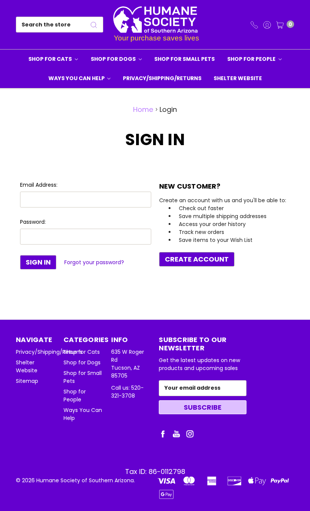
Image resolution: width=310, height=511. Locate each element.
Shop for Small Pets (184, 59)
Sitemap (27, 381)
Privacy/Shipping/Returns (162, 78)
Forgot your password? (94, 262)
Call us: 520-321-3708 (127, 392)
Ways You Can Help (77, 78)
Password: (33, 222)
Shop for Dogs (114, 59)
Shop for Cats (50, 59)
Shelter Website (238, 78)
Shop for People (252, 59)
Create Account (197, 259)
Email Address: (38, 185)
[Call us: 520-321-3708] (254, 24)
